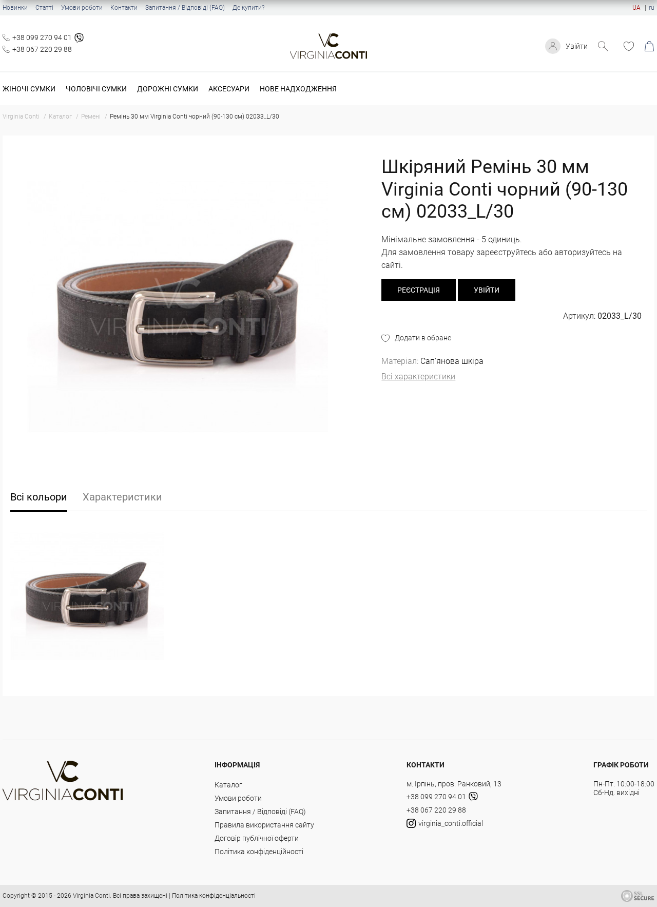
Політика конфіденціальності (214, 895)
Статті (44, 7)
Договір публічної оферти (257, 838)
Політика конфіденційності (259, 851)
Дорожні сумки (167, 89)
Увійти (577, 46)
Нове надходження (298, 89)
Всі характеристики (418, 376)
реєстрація (418, 290)
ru (651, 7)
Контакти (124, 7)
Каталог (228, 785)
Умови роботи (82, 7)
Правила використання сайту (264, 825)
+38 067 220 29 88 (42, 49)
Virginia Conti (91, 895)
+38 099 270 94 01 (42, 37)
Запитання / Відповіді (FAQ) (185, 7)
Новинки (15, 7)
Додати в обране (423, 338)
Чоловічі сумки (96, 89)
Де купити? (248, 7)
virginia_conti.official (450, 823)
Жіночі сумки (29, 89)
